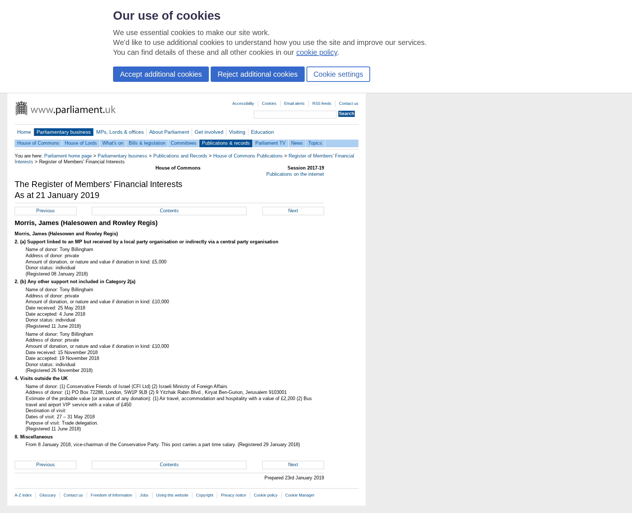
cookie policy (316, 52)
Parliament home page (68, 156)
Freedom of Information (111, 495)
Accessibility (243, 103)
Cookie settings (338, 74)
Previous (45, 210)
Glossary (48, 495)
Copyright (204, 495)
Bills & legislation (147, 143)
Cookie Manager (300, 495)
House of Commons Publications (248, 156)
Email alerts (294, 103)
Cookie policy (266, 495)
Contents (169, 210)
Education (262, 132)
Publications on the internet (295, 174)
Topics (315, 143)
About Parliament (169, 132)
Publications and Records (180, 156)
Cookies (269, 103)
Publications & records (226, 143)
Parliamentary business (64, 132)
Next (293, 210)
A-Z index (23, 495)
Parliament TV (270, 143)
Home (24, 132)
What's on (112, 143)
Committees (183, 143)
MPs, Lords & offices (120, 132)
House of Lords (81, 143)
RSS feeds (321, 103)
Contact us (348, 103)
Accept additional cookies (161, 74)
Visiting (237, 132)
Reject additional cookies (258, 74)
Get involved (209, 132)
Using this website (172, 495)
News (297, 143)
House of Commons (38, 143)
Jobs (144, 495)
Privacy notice (233, 495)
